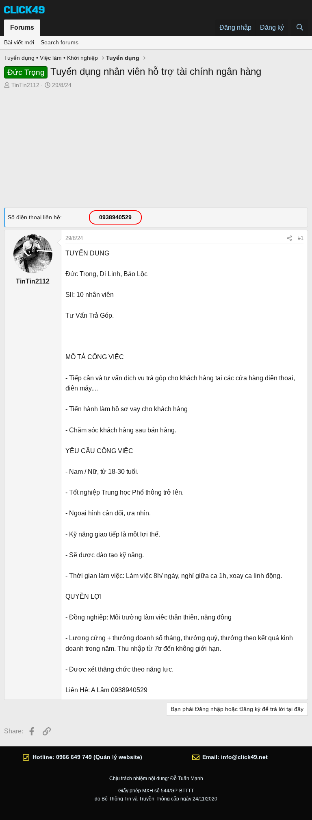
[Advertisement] (156, 150)
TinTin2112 (25, 85)
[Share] (289, 238)
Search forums (59, 42)
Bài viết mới (19, 42)
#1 (300, 238)
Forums (22, 27)
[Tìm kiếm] (299, 28)
